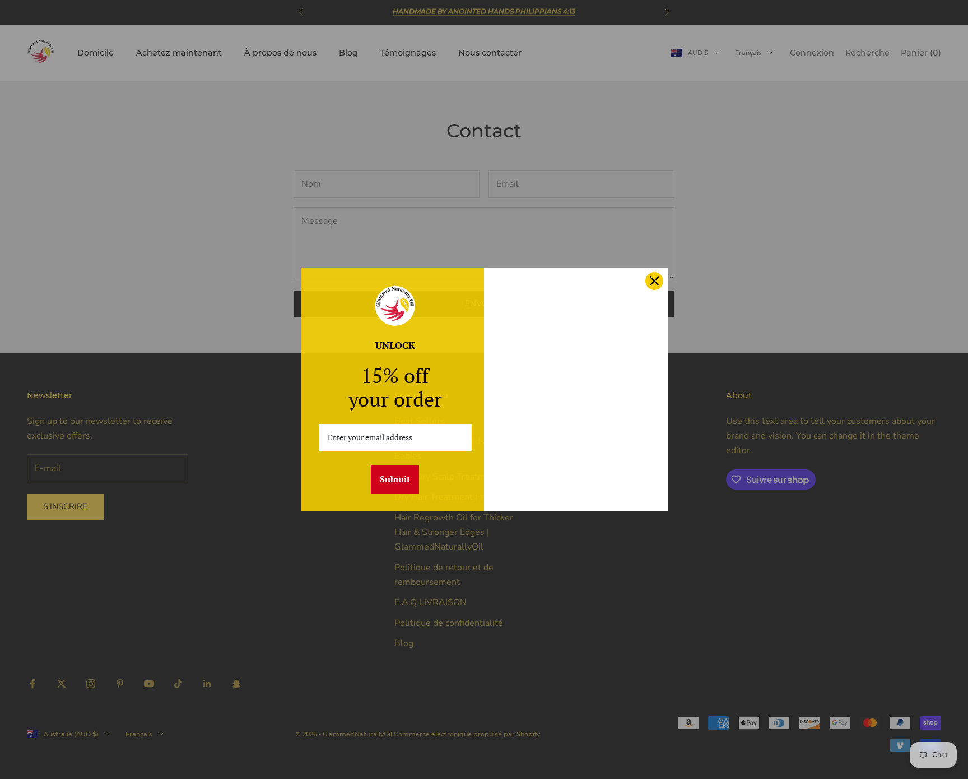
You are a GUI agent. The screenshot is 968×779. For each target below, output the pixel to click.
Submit (395, 479)
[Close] (654, 281)
